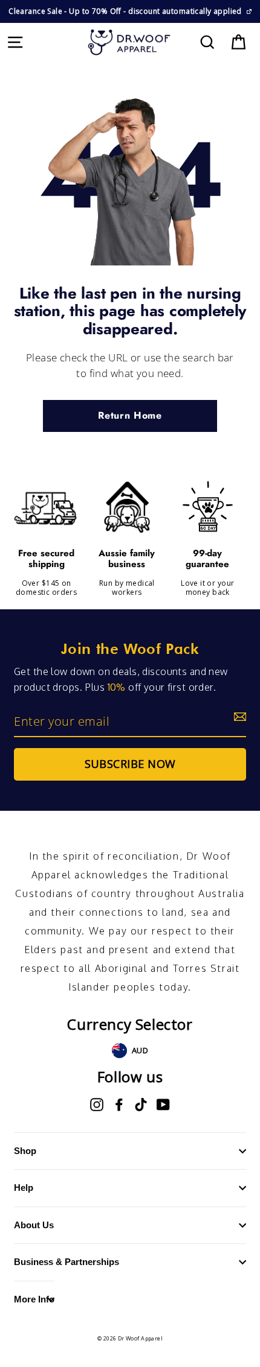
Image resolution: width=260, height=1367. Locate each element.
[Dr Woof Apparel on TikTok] (141, 1104)
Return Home (129, 415)
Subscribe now (130, 763)
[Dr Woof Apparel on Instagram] (96, 1104)
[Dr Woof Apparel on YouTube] (163, 1104)
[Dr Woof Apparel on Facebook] (119, 1104)
